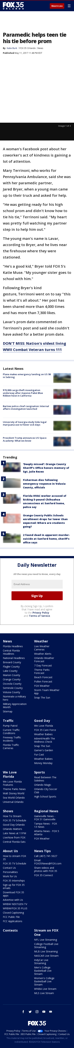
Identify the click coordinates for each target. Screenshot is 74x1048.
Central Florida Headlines (11, 652)
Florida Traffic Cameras (11, 746)
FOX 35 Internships (14, 880)
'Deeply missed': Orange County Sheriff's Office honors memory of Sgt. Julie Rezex (46, 467)
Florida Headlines (13, 646)
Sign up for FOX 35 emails (14, 886)
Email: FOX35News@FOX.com (47, 862)
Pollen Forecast (43, 681)
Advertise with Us (13, 899)
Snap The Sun (42, 697)
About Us (10, 851)
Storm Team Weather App (46, 691)
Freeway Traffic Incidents (12, 739)
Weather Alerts (42, 653)
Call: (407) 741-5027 (45, 856)
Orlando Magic (42, 784)
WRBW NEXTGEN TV (15, 904)
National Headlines (14, 658)
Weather (41, 641)
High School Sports (45, 796)
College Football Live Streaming (46, 945)
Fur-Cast (39, 754)
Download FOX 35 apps (13, 894)
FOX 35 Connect (43, 875)
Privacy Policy (41, 612)
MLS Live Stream (44, 993)
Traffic (8, 720)
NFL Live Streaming (45, 939)
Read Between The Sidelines (45, 779)
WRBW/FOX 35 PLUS (15, 908)
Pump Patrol (10, 725)
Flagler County (11, 666)
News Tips (42, 851)
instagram (37, 1012)
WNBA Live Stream (45, 988)
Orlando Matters (12, 829)
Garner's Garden (43, 750)
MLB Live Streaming (46, 951)
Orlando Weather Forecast (44, 659)
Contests (10, 930)
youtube (44, 1012)
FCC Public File (11, 917)
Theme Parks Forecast (42, 671)
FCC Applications (12, 921)
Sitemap (7, 711)
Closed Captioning (13, 912)
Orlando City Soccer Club (45, 790)
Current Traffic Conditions (11, 731)
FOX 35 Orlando (27, 48)
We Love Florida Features (12, 783)
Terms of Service (39, 615)
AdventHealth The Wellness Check (44, 740)
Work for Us (10, 876)
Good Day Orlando (14, 824)
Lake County (10, 670)
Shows (8, 811)
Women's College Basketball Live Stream (44, 981)
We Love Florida (43, 725)
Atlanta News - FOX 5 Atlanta (46, 832)
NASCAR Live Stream (46, 955)
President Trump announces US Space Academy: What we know (25, 439)
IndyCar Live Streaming (41, 961)
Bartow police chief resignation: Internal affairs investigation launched (26, 408)
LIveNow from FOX (14, 837)
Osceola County (12, 683)
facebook (23, 1012)
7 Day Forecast (43, 665)
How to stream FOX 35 (14, 857)
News (40, 48)
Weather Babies (43, 734)
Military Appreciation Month (15, 705)
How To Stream (12, 816)
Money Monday (43, 763)
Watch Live (57, 6)
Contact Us (9, 867)
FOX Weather (42, 685)
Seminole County (13, 688)
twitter (30, 1012)
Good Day (42, 720)
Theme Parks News (14, 789)
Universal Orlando (13, 802)
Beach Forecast (43, 677)
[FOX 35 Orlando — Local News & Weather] (13, 5)
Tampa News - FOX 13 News (45, 825)
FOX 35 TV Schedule (14, 820)
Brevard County (12, 662)
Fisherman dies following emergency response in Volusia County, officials (44, 483)
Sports (39, 772)
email (51, 1012)
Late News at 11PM (14, 833)
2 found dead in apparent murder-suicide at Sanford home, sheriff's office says (46, 538)
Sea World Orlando (14, 797)
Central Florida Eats (14, 841)
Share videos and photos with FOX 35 (45, 869)
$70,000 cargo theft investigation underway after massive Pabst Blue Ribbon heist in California (23, 393)
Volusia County (11, 692)
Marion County (11, 675)
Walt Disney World (13, 793)
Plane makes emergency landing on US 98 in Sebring (27, 376)
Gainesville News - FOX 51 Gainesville (45, 817)
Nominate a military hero (14, 698)
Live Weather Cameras (41, 648)
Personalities (10, 872)
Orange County (11, 679)
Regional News (46, 811)
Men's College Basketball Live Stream (43, 971)
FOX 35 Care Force (45, 730)
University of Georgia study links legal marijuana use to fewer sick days (25, 423)
